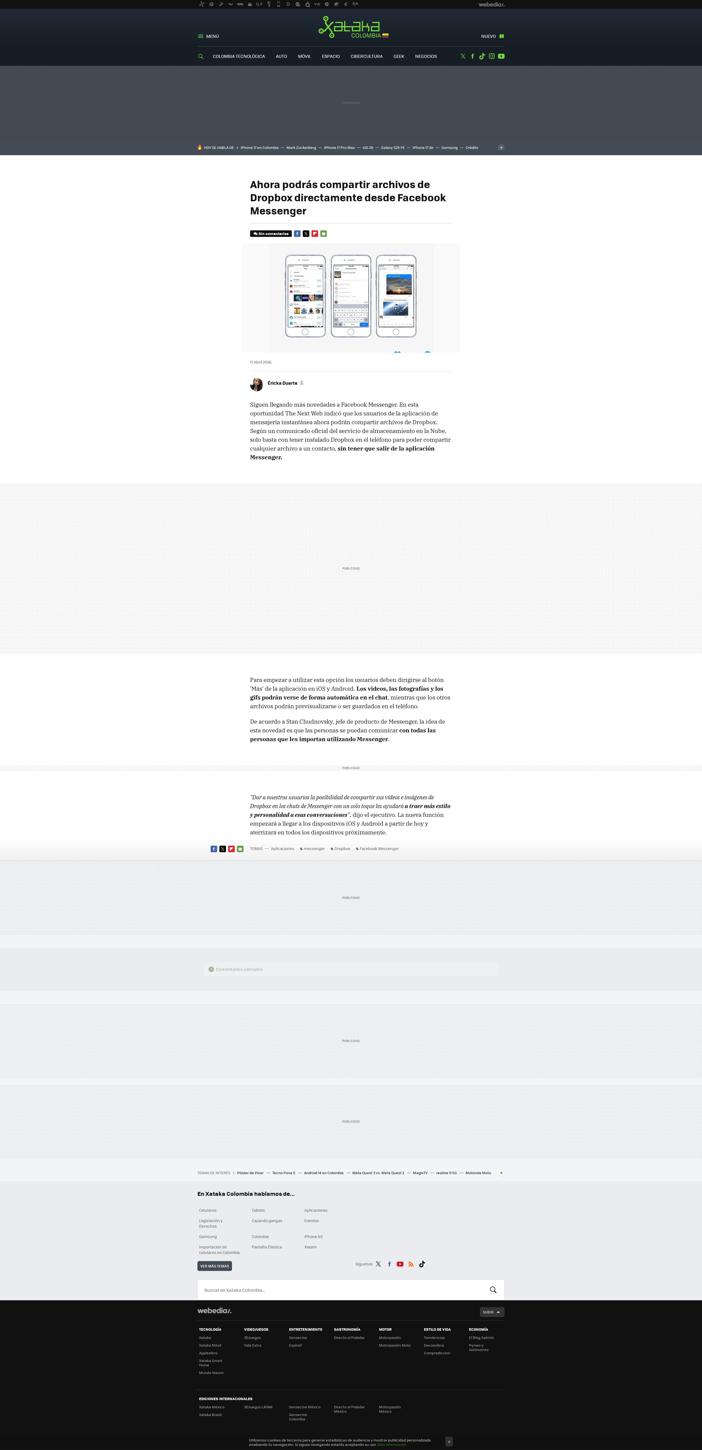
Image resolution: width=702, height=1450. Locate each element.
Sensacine (298, 1337)
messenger (314, 848)
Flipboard (315, 233)
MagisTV (420, 1172)
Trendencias (434, 1337)
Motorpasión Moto (395, 1345)
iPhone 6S (313, 1236)
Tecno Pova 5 (284, 1172)
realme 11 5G (447, 1172)
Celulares (208, 1210)
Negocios (426, 56)
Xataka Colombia (351, 28)
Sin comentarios (273, 233)
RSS (411, 1263)
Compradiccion (437, 1352)
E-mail (323, 233)
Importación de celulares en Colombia (219, 1249)
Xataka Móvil (210, 1345)
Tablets (258, 1210)
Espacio (331, 56)
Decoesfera (434, 1345)
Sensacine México (305, 1406)
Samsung (449, 147)
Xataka (205, 1337)
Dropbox (342, 848)
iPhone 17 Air (423, 147)
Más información (392, 1444)
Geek (399, 56)
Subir (488, 1312)
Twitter (463, 56)
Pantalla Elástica (267, 1247)
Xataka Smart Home (210, 1362)
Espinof (295, 1345)
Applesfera (208, 1352)
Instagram (491, 56)
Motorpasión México (390, 1409)
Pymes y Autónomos (479, 1347)
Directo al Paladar (349, 1337)
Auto (281, 56)
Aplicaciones (282, 848)
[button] (285, 383)
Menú (212, 36)
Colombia (260, 1236)
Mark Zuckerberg (301, 147)
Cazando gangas (267, 1220)
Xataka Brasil (210, 1414)
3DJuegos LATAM (258, 1406)
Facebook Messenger (379, 848)
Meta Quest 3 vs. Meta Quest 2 (378, 1172)
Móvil (304, 56)
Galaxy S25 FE (393, 147)
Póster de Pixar (250, 1172)
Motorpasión (390, 1337)
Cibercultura (367, 56)
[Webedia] (214, 1310)
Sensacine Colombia (298, 1416)
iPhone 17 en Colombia (260, 147)
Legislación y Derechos (211, 1223)
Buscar (493, 1290)
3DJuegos (252, 1337)
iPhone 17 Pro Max (339, 147)
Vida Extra (252, 1345)
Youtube (501, 56)
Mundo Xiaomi (211, 1372)
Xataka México (212, 1406)
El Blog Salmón (481, 1337)
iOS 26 (368, 147)
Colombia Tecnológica (239, 56)
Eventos (311, 1220)
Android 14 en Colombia (324, 1172)
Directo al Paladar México (349, 1409)
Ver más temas (214, 1265)
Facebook (472, 56)
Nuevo (488, 36)
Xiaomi (310, 1247)
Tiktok (482, 56)
